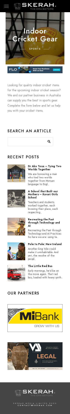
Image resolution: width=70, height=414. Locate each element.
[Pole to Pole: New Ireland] (16, 251)
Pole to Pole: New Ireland (45, 244)
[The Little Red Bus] (16, 273)
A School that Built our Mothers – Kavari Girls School (43, 194)
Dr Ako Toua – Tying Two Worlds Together (44, 168)
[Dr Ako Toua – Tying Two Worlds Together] (16, 173)
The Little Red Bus (40, 266)
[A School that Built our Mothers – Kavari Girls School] (16, 198)
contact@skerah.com (35, 405)
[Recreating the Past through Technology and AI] (16, 226)
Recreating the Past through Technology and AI (44, 222)
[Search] (47, 141)
